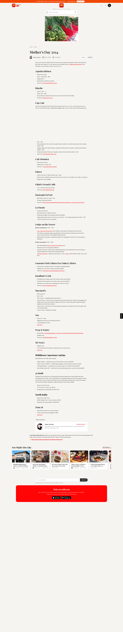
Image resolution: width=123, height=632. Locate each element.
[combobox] (61, 12)
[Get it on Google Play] (66, 497)
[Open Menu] (109, 5)
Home (31, 47)
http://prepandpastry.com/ (50, 337)
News (35, 47)
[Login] (105, 5)
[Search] (75, 12)
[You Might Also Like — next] (100, 447)
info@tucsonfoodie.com (75, 64)
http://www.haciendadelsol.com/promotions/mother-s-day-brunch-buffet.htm (63, 202)
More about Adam (80, 424)
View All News (105, 447)
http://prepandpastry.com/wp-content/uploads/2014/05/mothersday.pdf (63, 333)
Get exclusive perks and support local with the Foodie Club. (46, 439)
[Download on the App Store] (56, 497)
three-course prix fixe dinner (54, 245)
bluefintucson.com (48, 98)
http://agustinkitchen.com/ (50, 83)
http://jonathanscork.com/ (50, 285)
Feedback (121, 316)
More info (39, 325)
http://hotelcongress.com (49, 154)
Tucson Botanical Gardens (50, 166)
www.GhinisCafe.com (48, 190)
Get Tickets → (80, 1)
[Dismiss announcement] (121, 1)
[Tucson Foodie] (61, 5)
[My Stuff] (101, 5)
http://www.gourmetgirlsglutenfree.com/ (53, 270)
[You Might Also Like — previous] (97, 447)
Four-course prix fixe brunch (44, 231)
